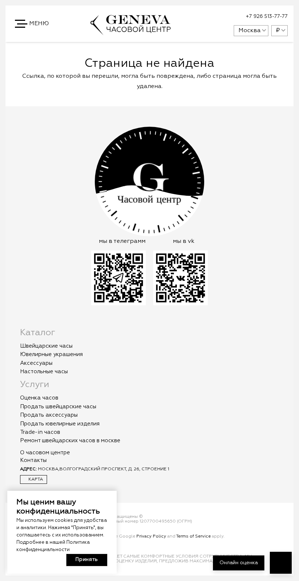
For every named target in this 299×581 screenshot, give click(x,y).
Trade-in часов (40, 432)
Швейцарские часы (46, 346)
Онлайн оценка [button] (239, 562)
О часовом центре (45, 452)
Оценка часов (39, 398)
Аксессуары (36, 363)
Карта (35, 479)
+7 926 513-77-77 (267, 16)
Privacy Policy (151, 536)
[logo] (130, 32)
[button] (32, 24)
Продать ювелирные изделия (60, 424)
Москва (249, 31)
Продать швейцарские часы (58, 406)
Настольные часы (44, 371)
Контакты (33, 460)
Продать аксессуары (49, 415)
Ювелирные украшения (51, 354)
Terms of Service (193, 536)
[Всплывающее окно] (210, 16)
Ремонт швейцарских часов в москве (70, 440)
